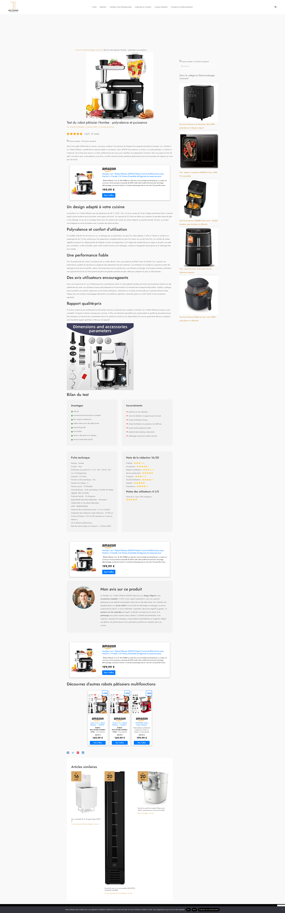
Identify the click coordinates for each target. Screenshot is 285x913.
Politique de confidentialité (209, 909)
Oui (188, 909)
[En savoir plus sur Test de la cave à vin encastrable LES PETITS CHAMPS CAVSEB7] (115, 828)
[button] (276, 7)
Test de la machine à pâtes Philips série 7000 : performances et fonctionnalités (151, 809)
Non (194, 909)
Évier (94, 7)
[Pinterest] (78, 752)
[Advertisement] (142, 31)
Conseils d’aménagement (182, 7)
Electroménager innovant (91, 824)
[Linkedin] (83, 752)
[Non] (282, 910)
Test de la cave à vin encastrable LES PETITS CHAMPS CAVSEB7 (120, 889)
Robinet (103, 7)
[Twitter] (73, 752)
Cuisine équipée (161, 7)
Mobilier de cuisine (143, 7)
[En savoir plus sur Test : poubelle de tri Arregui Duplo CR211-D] (86, 793)
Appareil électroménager (121, 7)
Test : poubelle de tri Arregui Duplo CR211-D (86, 820)
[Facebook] (68, 752)
